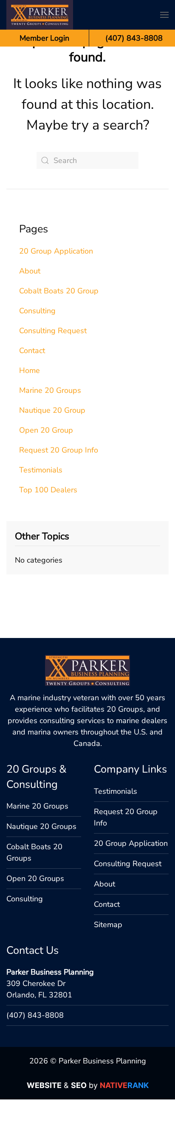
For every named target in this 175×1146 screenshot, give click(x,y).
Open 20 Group (46, 430)
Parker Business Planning (50, 972)
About (29, 271)
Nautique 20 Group (52, 410)
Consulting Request (53, 331)
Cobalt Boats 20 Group (59, 291)
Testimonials (40, 470)
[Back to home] (39, 15)
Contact (32, 350)
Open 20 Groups (35, 878)
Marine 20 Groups (50, 390)
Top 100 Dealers (48, 490)
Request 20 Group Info (58, 450)
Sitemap (108, 925)
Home (29, 370)
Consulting (37, 311)
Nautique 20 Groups (41, 826)
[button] (164, 15)
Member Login (44, 38)
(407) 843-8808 (35, 1015)
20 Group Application (56, 251)
